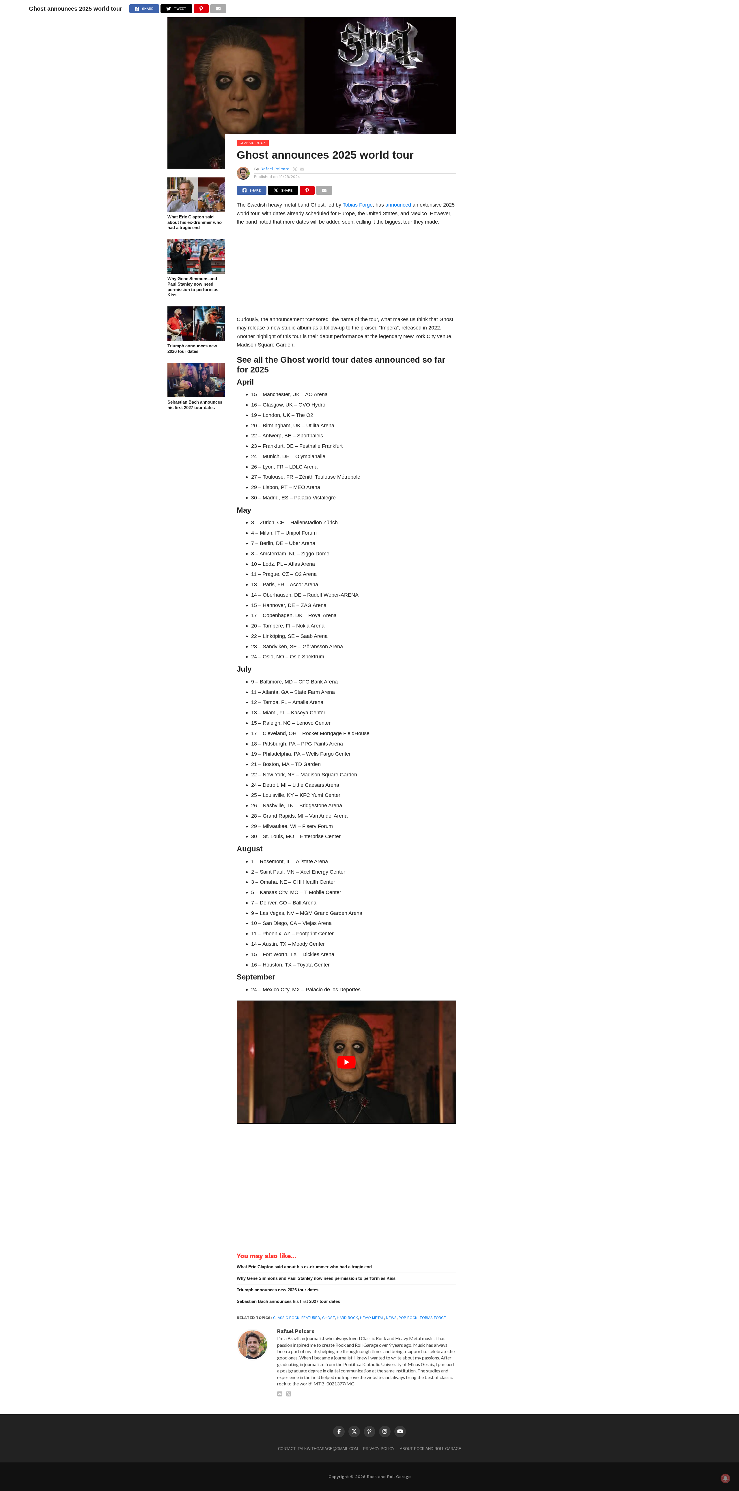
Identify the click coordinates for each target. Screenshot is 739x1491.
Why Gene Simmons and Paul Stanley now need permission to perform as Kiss (192, 286)
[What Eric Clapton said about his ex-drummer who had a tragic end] (196, 210)
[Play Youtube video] (346, 1062)
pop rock (408, 1318)
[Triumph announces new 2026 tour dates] (196, 339)
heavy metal (372, 1318)
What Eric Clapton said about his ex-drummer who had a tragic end (194, 222)
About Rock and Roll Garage (430, 1449)
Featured (310, 1318)
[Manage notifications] (725, 1478)
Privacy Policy (379, 1449)
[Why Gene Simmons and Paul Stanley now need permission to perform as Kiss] (196, 272)
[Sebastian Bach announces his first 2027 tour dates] (196, 395)
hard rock (347, 1318)
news (391, 1318)
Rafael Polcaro (275, 168)
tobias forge (432, 1318)
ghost (328, 1318)
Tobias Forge (358, 205)
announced (398, 205)
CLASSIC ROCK (286, 1318)
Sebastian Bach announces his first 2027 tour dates (194, 405)
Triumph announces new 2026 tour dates (192, 348)
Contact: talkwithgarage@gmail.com (318, 1449)
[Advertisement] (346, 272)
